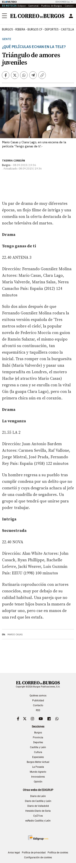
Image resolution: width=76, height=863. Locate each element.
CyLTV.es (38, 815)
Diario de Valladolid (38, 806)
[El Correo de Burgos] (37, 16)
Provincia (38, 737)
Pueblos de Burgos (51, 5)
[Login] (71, 16)
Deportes (38, 742)
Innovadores (38, 776)
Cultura (38, 752)
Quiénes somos (38, 695)
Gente (6, 39)
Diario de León (38, 796)
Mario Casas (15, 634)
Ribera (20, 29)
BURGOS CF (35, 29)
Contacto (38, 705)
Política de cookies (58, 852)
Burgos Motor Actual (38, 762)
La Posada (38, 766)
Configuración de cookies (38, 857)
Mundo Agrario (38, 771)
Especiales (38, 757)
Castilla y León (38, 747)
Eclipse (22, 5)
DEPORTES (52, 29)
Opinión (38, 781)
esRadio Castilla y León (38, 820)
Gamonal (33, 5)
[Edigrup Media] (38, 837)
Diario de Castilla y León (38, 801)
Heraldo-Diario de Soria (38, 810)
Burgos (7, 29)
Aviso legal (14, 852)
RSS (38, 710)
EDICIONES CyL (63, 2)
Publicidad (38, 700)
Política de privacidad (34, 852)
